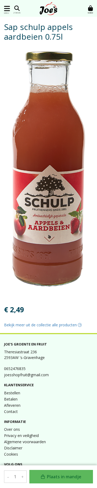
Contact (11, 411)
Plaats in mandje (63, 477)
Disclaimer (13, 447)
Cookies (11, 454)
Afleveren (12, 405)
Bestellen (12, 392)
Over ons (12, 429)
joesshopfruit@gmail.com (26, 374)
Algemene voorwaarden (25, 441)
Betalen (11, 399)
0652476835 (15, 368)
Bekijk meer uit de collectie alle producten (41, 324)
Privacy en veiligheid (21, 435)
